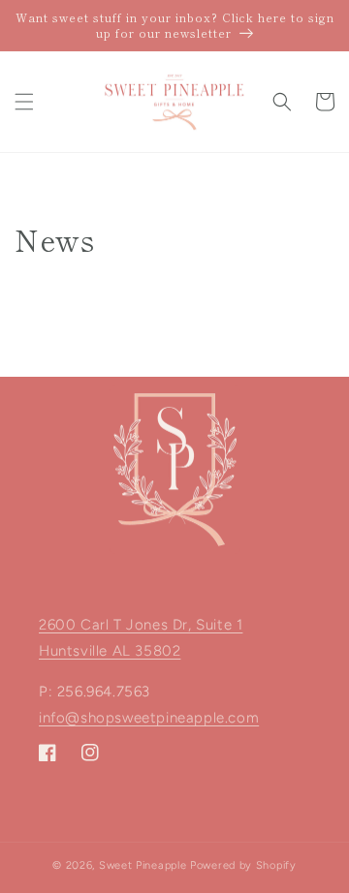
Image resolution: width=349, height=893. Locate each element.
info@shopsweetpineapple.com (149, 717)
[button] (24, 101)
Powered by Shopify (243, 865)
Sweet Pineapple (143, 865)
